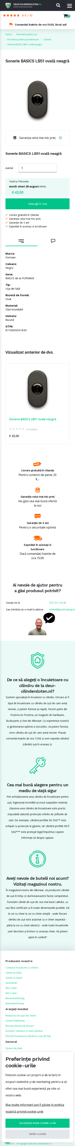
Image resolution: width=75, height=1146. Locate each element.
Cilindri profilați (13, 972)
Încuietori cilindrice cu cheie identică (24, 1030)
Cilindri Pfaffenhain (15, 1020)
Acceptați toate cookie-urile (37, 1123)
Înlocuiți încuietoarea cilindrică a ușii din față (28, 1036)
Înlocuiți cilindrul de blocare (19, 1025)
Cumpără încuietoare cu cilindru (21, 967)
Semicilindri (11, 983)
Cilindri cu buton (13, 977)
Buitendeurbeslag (14, 1003)
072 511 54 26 (57, 602)
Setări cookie (37, 1134)
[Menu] (69, 5)
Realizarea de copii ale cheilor (20, 1015)
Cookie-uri (9, 1143)
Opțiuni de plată (13, 1048)
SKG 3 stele (11, 993)
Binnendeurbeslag (14, 998)
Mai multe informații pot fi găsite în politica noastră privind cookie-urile (34, 1108)
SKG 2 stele (11, 988)
